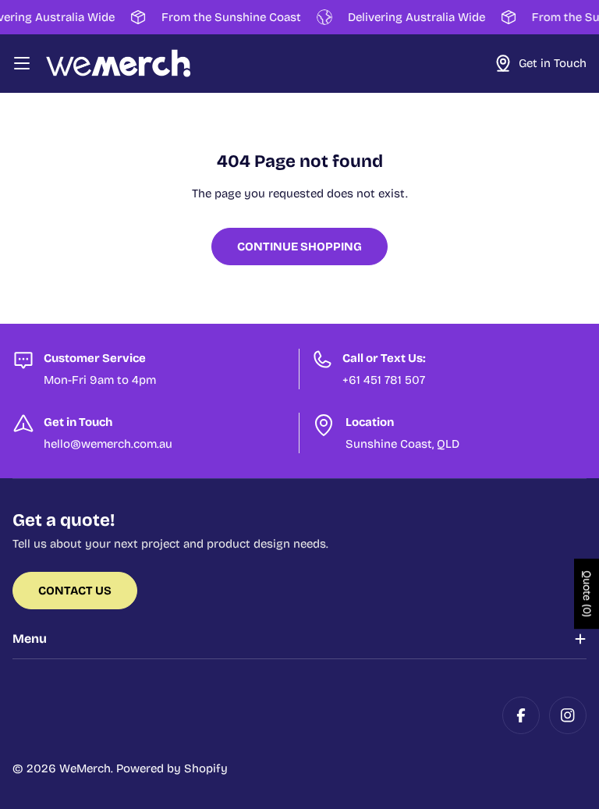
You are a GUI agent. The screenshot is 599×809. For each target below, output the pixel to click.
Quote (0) (587, 594)
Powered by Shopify (172, 768)
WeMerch (85, 768)
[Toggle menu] (21, 63)
